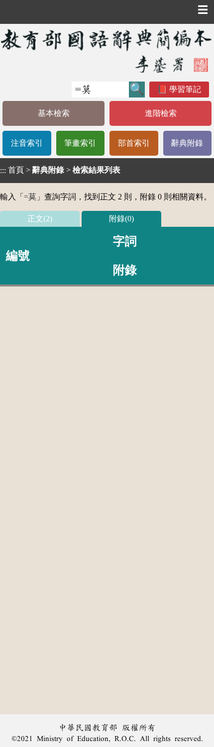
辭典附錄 (187, 143)
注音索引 (27, 143)
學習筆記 (185, 89)
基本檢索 (54, 113)
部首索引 (134, 143)
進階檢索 (161, 113)
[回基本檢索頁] (107, 50)
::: (3, 170)
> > (60, 170)
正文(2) (39, 218)
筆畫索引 (80, 143)
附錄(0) (121, 218)
